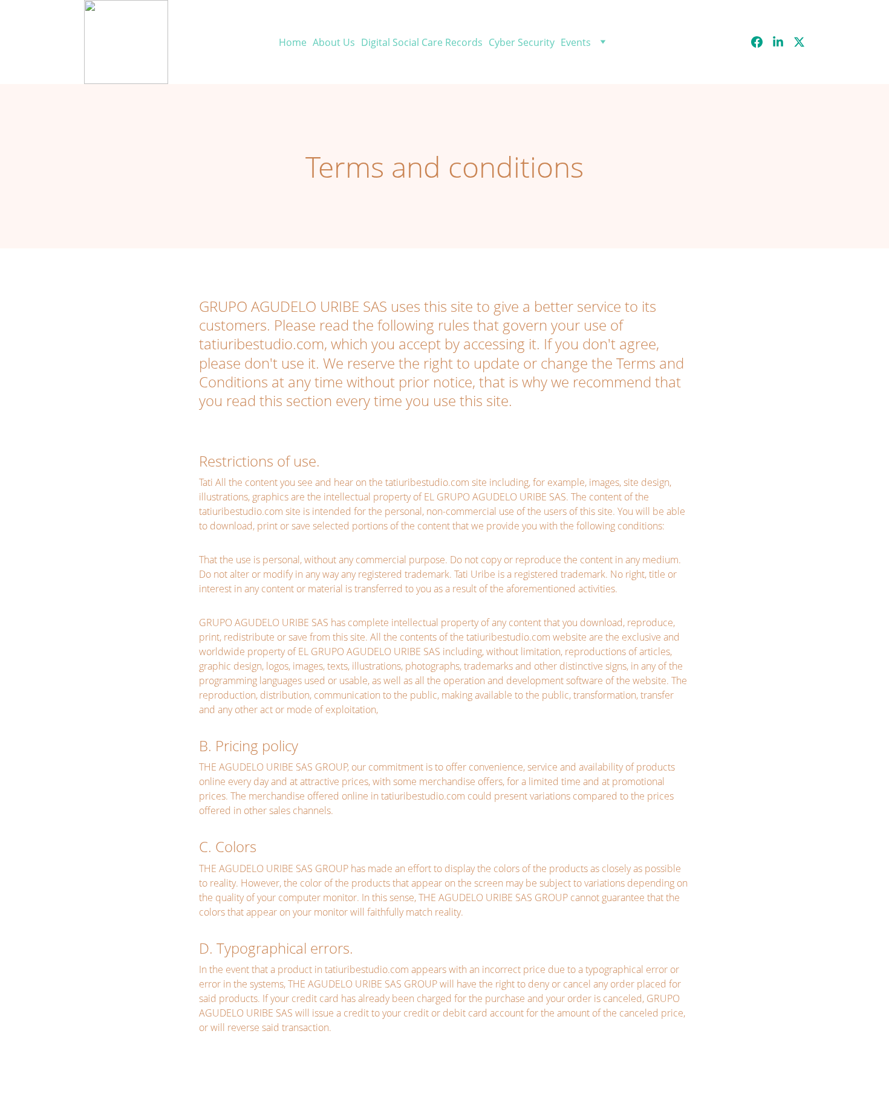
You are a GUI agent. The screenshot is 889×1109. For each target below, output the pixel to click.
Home (293, 42)
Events (576, 42)
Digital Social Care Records (422, 42)
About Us (334, 42)
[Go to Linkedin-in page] (782, 42)
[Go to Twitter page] (799, 42)
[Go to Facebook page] (761, 42)
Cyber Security (522, 42)
